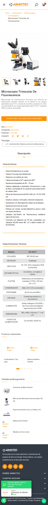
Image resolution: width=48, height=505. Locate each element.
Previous (2, 81)
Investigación (13, 16)
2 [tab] (22, 368)
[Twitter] (18, 136)
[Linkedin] (23, 136)
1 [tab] (18, 368)
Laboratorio (17, 13)
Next (46, 81)
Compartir (5, 136)
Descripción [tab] (24, 153)
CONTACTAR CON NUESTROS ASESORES (24, 119)
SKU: (3, 127)
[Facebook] (13, 136)
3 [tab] (25, 368)
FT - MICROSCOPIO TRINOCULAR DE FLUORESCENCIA (25, 144)
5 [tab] (31, 368)
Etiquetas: (5, 133)
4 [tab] (28, 368)
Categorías (5, 130)
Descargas (5, 140)
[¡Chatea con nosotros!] (44, 501)
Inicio (7, 13)
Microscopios (29, 13)
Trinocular (13, 133)
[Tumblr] (28, 136)
